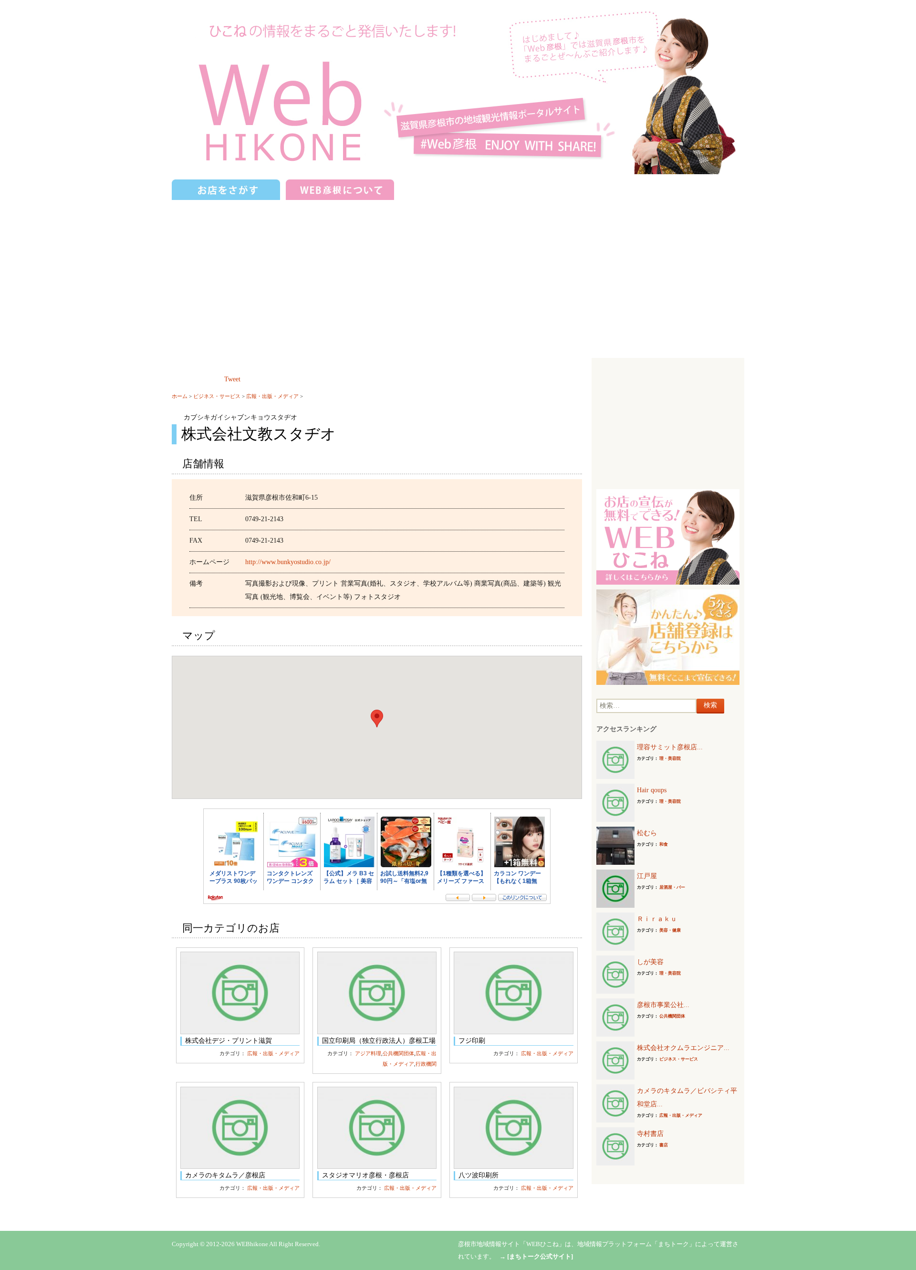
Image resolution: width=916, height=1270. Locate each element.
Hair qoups (651, 790)
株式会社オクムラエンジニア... (683, 1047)
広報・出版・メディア (272, 396)
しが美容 (650, 962)
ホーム (179, 396)
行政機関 (426, 1064)
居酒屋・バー (672, 887)
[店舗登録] (667, 636)
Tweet (232, 379)
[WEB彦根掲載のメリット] (667, 536)
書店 (663, 1145)
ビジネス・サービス (216, 396)
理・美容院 (670, 758)
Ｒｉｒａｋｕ (657, 919)
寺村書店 (650, 1133)
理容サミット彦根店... (670, 747)
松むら (647, 833)
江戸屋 (647, 876)
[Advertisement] (458, 274)
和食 (663, 844)
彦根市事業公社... (663, 1004)
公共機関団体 (398, 1053)
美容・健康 (670, 930)
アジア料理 (368, 1053)
